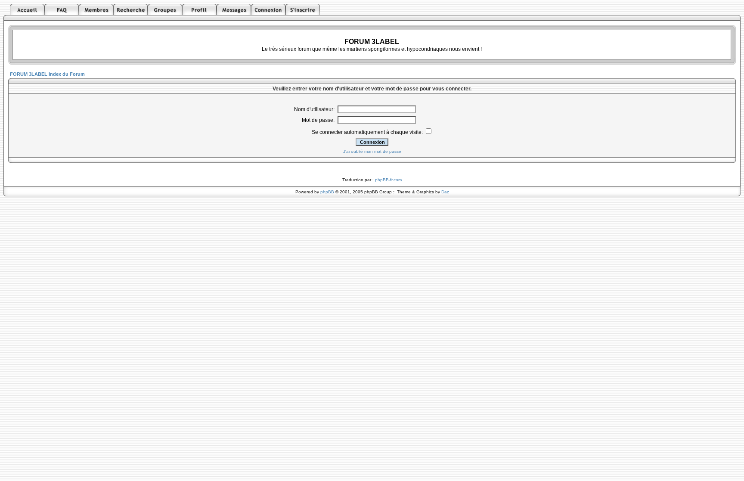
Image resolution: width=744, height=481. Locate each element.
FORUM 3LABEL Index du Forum (47, 74)
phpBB (327, 191)
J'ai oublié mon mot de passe (372, 151)
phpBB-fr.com (388, 179)
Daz (445, 191)
